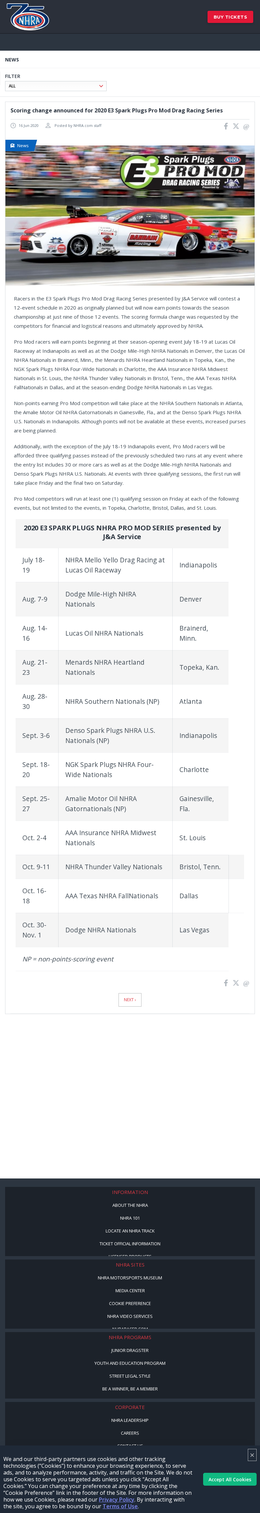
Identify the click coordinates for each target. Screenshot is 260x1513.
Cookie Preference (130, 1303)
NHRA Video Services (130, 1316)
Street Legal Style (130, 1376)
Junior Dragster (130, 1350)
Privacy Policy (116, 1499)
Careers (130, 1433)
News (23, 145)
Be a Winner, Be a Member (130, 1389)
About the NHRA (130, 1205)
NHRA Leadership (130, 1420)
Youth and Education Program (130, 1363)
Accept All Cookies (230, 1479)
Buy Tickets (230, 17)
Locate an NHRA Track (130, 1231)
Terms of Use (120, 1506)
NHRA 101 (130, 1218)
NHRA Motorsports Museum (130, 1278)
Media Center (130, 1291)
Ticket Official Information (130, 1244)
